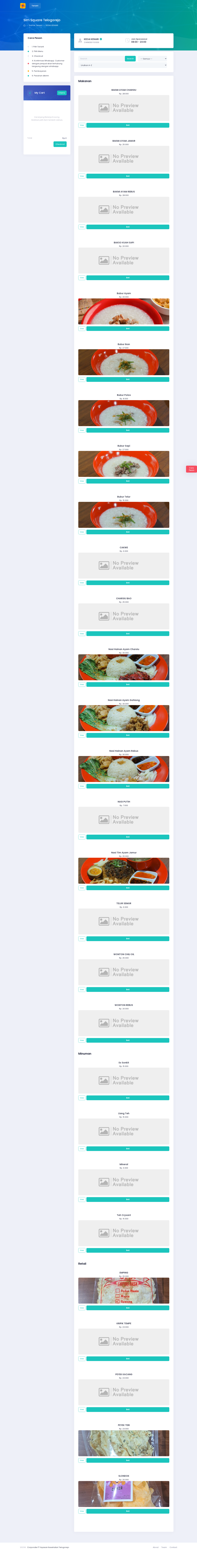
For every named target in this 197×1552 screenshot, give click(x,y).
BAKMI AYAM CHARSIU (123, 89)
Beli (128, 125)
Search (130, 58)
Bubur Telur (123, 496)
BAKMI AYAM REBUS (124, 191)
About (155, 1547)
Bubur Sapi (124, 445)
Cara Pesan (191, 469)
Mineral (124, 1164)
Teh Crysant (124, 1215)
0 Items (62, 93)
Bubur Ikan (124, 344)
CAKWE (124, 547)
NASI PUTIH (124, 801)
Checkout (60, 144)
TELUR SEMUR (123, 903)
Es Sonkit (124, 1062)
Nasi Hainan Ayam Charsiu (123, 649)
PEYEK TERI (124, 1425)
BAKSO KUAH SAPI (124, 242)
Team (164, 1547)
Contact (173, 1547)
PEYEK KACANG (123, 1374)
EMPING (124, 1272)
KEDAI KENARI (52, 25)
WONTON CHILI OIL (123, 954)
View (82, 125)
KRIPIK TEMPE (124, 1323)
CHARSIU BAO (124, 598)
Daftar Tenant (35, 25)
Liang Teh (123, 1113)
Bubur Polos (124, 395)
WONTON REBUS (124, 1005)
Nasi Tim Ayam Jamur (124, 852)
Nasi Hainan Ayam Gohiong (124, 700)
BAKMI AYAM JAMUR (123, 140)
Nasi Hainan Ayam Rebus (123, 750)
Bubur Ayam (124, 293)
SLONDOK (123, 1475)
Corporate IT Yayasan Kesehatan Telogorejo (48, 1547)
